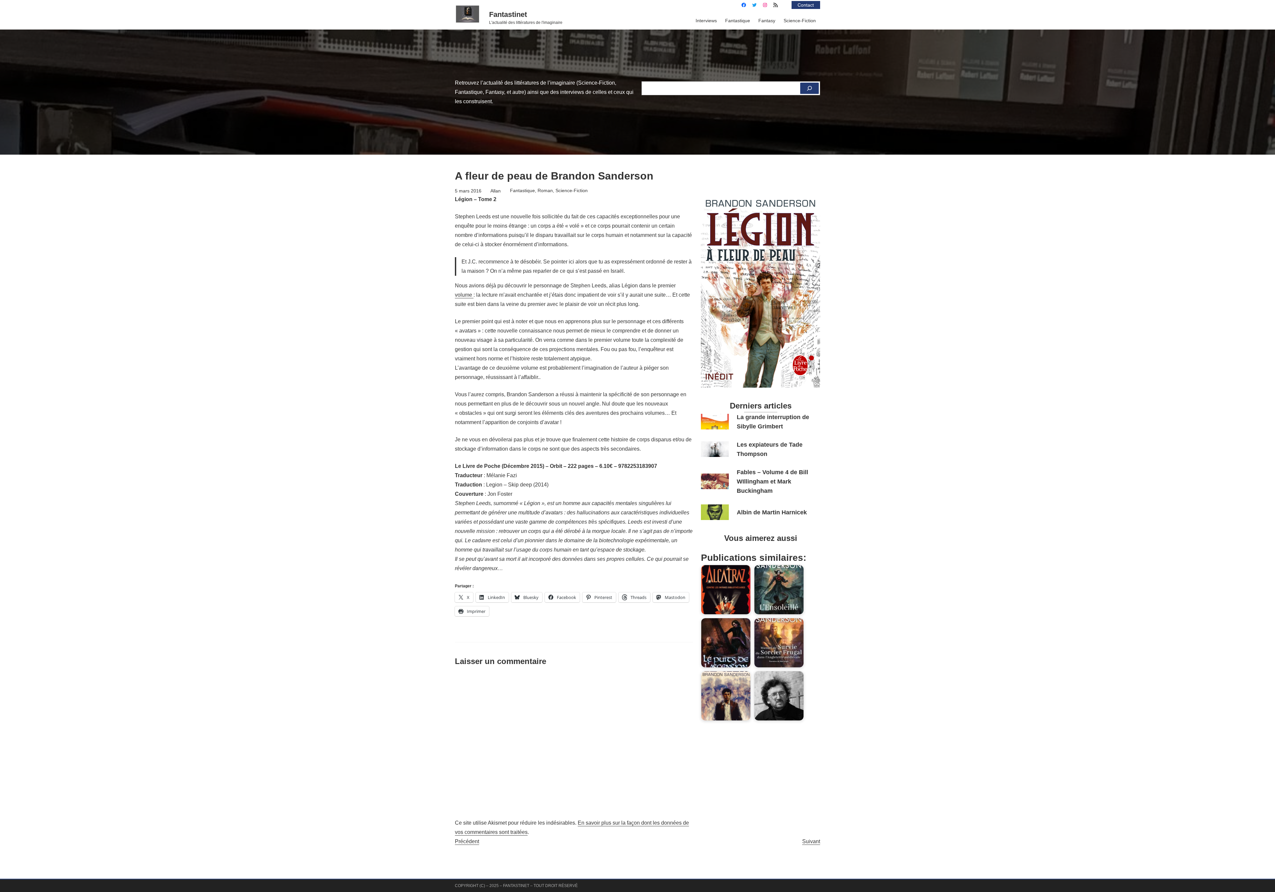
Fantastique (522, 190)
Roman (545, 190)
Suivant (811, 841)
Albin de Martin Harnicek (772, 512)
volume (464, 295)
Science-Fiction (571, 190)
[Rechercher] (809, 88)
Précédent (467, 841)
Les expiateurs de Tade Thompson (770, 449)
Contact (806, 5)
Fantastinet (508, 14)
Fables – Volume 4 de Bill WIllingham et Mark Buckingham (772, 481)
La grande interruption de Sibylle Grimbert (773, 421)
